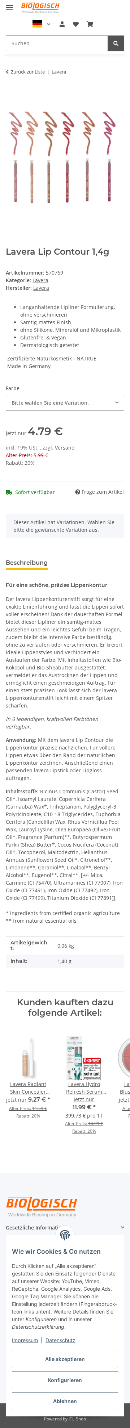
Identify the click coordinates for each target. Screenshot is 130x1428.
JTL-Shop (77, 1419)
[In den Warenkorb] (11, 94)
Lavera (40, 280)
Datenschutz (60, 1340)
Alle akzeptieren (65, 1359)
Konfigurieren (65, 1380)
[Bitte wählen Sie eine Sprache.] (41, 24)
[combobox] (65, 402)
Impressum (25, 1340)
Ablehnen (65, 1401)
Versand (65, 447)
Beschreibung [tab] (27, 562)
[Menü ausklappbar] (9, 4)
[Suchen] (116, 43)
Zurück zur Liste (28, 71)
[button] (62, 24)
